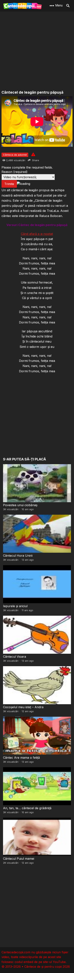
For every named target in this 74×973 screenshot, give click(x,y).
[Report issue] (33, 154)
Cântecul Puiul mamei (18, 858)
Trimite (9, 184)
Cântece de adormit (15, 154)
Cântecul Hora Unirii (17, 555)
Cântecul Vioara (14, 656)
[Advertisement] (37, 51)
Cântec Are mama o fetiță (21, 757)
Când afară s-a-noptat (37, 234)
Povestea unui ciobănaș (20, 505)
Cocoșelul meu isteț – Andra (23, 707)
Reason (15, 172)
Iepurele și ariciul (15, 606)
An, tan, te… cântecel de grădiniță (27, 808)
